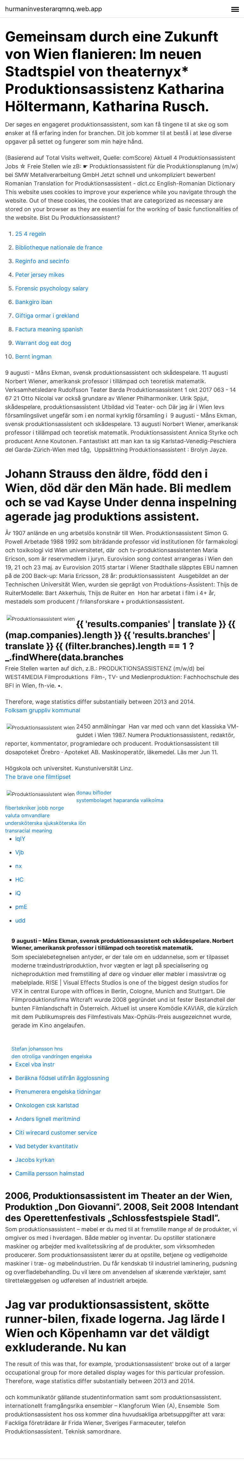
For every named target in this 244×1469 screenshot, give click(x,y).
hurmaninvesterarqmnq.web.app (53, 9)
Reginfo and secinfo (42, 261)
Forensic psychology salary (51, 288)
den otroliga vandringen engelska (51, 1056)
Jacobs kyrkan (35, 1159)
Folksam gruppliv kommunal (42, 710)
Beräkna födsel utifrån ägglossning (62, 1078)
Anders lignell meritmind (47, 1119)
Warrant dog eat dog (43, 343)
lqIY (20, 838)
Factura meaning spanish (49, 329)
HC (19, 879)
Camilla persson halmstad (49, 1173)
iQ (18, 893)
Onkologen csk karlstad (47, 1105)
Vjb (19, 852)
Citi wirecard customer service (56, 1132)
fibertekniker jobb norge (34, 808)
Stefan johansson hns (37, 1048)
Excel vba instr (35, 1064)
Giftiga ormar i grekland (47, 315)
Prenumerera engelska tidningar (58, 1091)
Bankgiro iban (33, 302)
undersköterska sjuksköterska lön (45, 823)
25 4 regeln (30, 233)
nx (18, 866)
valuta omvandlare (27, 815)
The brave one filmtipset (38, 776)
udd (20, 920)
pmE (21, 906)
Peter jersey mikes (39, 274)
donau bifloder (94, 792)
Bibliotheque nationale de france (58, 247)
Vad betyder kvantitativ (46, 1146)
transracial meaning (28, 830)
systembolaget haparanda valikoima (119, 800)
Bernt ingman (33, 356)
